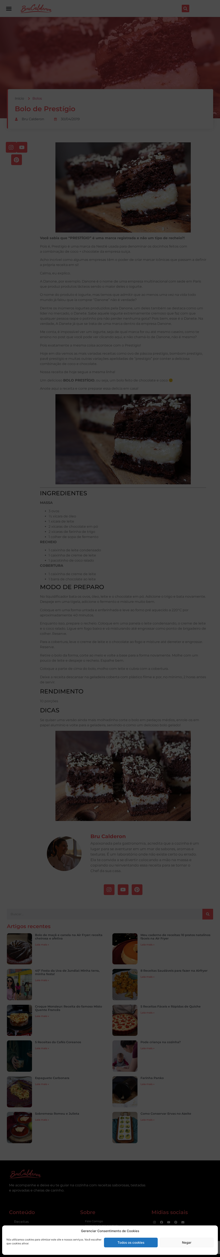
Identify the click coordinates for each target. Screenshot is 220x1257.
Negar (186, 1242)
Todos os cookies (131, 1242)
